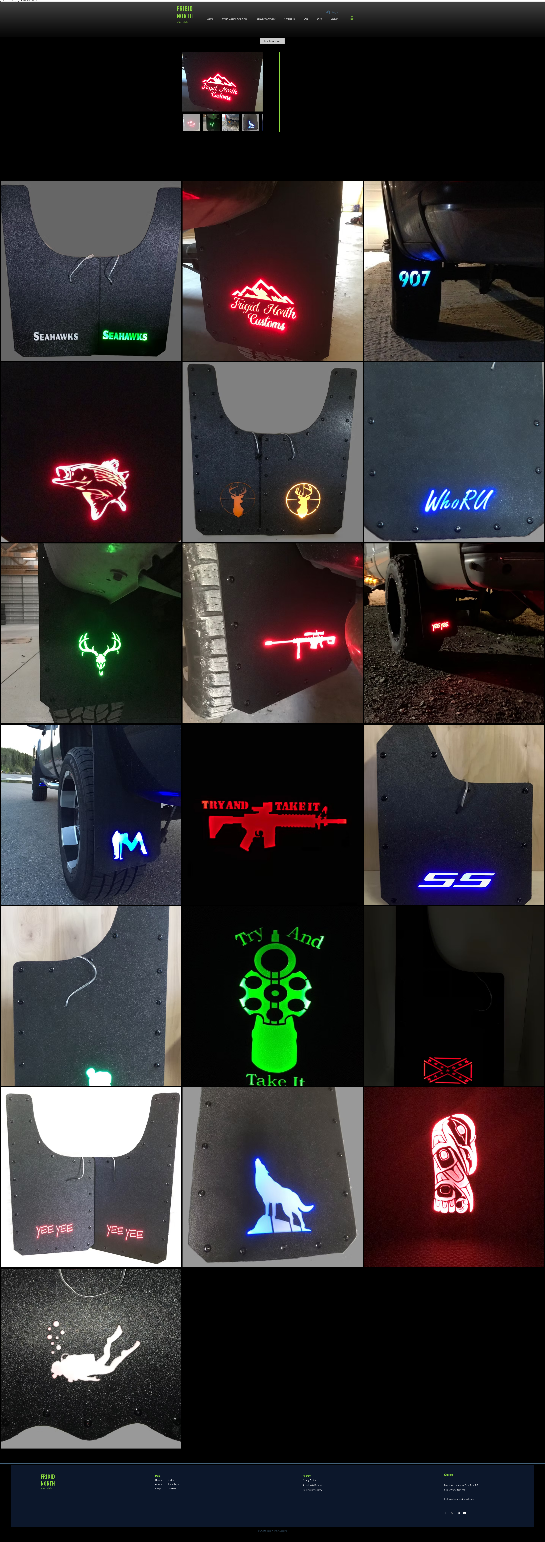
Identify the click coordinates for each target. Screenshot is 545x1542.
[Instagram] (458, 1513)
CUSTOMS (182, 22)
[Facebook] (445, 1513)
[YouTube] (464, 1513)
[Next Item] (257, 81)
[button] (352, 18)
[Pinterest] (452, 1513)
